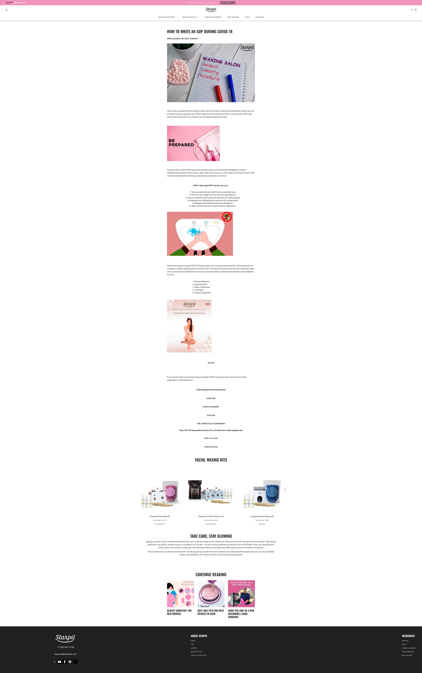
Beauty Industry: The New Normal (179, 612)
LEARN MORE (211, 398)
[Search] (6, 10)
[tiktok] (25, 2)
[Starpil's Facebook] (65, 662)
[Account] (411, 10)
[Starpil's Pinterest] (70, 662)
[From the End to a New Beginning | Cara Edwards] (241, 593)
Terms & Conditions (199, 655)
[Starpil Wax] (211, 10)
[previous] (136, 467)
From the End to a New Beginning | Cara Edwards (241, 614)
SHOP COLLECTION (211, 447)
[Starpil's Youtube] (59, 662)
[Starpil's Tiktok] (75, 662)
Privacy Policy (197, 652)
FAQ (192, 644)
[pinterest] (20, 2)
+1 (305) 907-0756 (65, 647)
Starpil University (409, 648)
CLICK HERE (211, 415)
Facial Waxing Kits (211, 460)
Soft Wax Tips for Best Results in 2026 (210, 612)
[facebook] (15, 2)
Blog (404, 644)
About (193, 641)
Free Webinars (408, 652)
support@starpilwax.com (66, 654)
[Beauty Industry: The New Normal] (180, 593)
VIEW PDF (211, 363)
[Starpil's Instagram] (54, 662)
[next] (286, 489)
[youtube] (22, 2)
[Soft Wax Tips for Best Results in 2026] (210, 593)
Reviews (405, 641)
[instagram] (18, 2)
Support (194, 648)
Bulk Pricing (407, 655)
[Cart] (415, 10)
